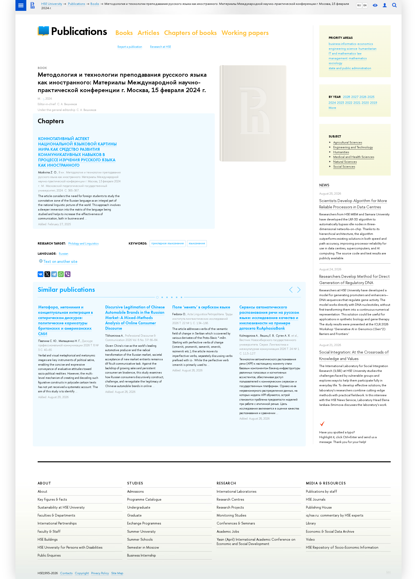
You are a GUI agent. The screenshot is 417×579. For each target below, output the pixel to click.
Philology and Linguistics (83, 243)
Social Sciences (344, 166)
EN (365, 5)
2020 (365, 102)
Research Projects (230, 507)
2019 (373, 102)
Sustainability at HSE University (61, 507)
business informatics (342, 43)
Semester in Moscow (143, 547)
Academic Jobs (228, 531)
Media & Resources (326, 483)
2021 (357, 102)
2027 (354, 97)
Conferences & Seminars (236, 523)
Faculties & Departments (56, 515)
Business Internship (141, 555)
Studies (135, 483)
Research (226, 483)
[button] (157, 297)
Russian (63, 254)
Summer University (141, 531)
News (324, 185)
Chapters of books (190, 32)
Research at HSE (160, 47)
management (338, 58)
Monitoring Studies (231, 515)
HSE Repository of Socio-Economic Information (342, 547)
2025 (371, 97)
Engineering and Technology (353, 147)
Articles (148, 32)
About (44, 483)
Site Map (117, 573)
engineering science (343, 48)
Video (310, 539)
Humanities (341, 152)
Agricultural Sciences (347, 142)
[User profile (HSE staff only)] (384, 5)
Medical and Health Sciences (353, 157)
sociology (335, 63)
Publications (79, 31)
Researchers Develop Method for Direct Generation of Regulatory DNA (354, 279)
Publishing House (319, 507)
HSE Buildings (47, 539)
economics (365, 43)
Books (124, 32)
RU (359, 5)
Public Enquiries (49, 555)
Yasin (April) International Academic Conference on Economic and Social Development (256, 541)
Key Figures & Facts (52, 499)
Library (311, 523)
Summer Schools (140, 539)
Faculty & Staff (49, 531)
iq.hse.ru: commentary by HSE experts (334, 515)
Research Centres (230, 499)
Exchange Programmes (144, 523)
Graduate (134, 515)
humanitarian (367, 48)
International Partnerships (57, 523)
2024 (332, 102)
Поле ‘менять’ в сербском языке (201, 307)
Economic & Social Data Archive (330, 531)
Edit (388, 572)
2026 (363, 97)
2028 (346, 97)
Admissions (135, 491)
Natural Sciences (345, 161)
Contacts (66, 573)
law (359, 53)
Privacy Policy (100, 573)
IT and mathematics (342, 53)
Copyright (82, 573)
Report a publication (130, 47)
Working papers (245, 32)
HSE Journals (315, 499)
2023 (340, 102)
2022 (348, 102)
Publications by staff (321, 491)
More (332, 107)
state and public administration (350, 68)
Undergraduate (138, 507)
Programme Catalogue (144, 499)
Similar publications (66, 289)
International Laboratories (236, 491)
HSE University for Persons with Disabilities (70, 547)
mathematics (358, 58)
